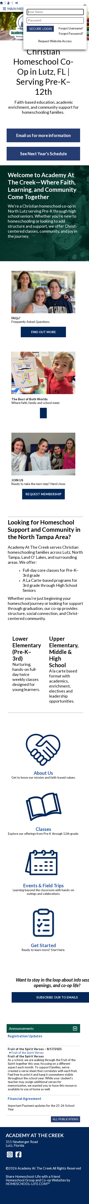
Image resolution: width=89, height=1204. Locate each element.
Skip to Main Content (25, 1172)
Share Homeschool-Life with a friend (33, 1176)
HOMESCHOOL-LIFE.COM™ (28, 1184)
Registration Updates (25, 1036)
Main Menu (17, 9)
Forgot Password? (71, 33)
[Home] (1, 2)
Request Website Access (55, 41)
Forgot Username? (71, 28)
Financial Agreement (24, 1098)
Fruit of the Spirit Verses (27, 1052)
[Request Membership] (8, 2)
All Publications (65, 1119)
